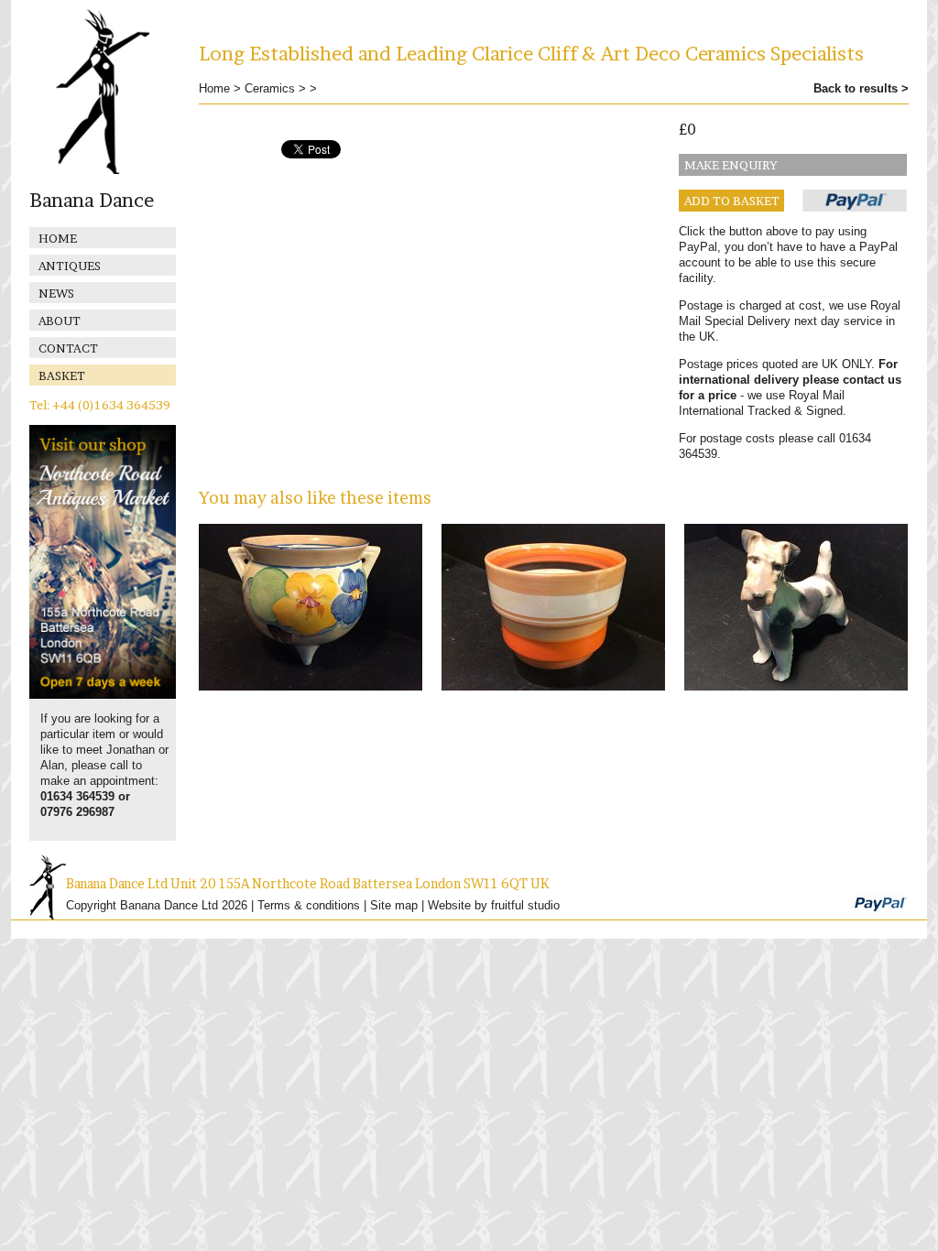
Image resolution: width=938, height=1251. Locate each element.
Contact (68, 348)
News (56, 293)
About (59, 320)
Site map (394, 905)
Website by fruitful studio (494, 905)
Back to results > (861, 88)
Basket (61, 375)
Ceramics (270, 88)
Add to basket (732, 200)
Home (57, 238)
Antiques (69, 265)
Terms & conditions (308, 905)
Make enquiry (731, 165)
